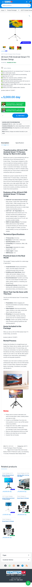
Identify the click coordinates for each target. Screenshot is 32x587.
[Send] (10, 566)
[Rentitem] (14, 566)
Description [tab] (5, 143)
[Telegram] (22, 566)
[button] (29, 16)
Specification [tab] (20, 143)
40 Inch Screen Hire (15, 449)
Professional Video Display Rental (17, 453)
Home (2, 10)
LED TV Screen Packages (6, 54)
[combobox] (13, 5)
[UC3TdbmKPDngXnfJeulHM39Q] (18, 566)
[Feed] (27, 566)
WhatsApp (16, 420)
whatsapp (10, 429)
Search (28, 5)
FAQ (23, 422)
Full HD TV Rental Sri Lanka (14, 451)
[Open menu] (3, 2)
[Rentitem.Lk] (5, 566)
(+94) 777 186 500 (16, 580)
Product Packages (12, 10)
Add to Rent (21, 115)
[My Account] (27, 2)
